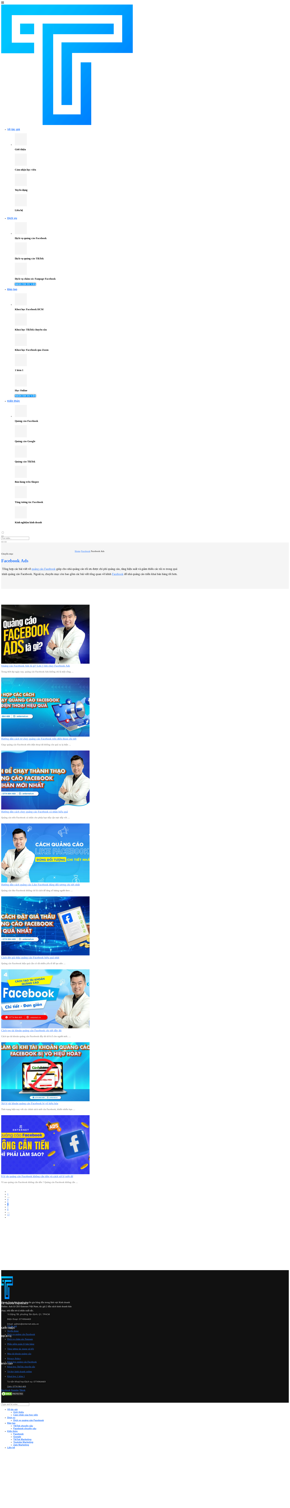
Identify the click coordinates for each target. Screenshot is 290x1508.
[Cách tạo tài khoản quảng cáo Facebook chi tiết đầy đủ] (45, 1027)
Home (78, 551)
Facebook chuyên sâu (24, 1428)
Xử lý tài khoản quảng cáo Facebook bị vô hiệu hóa (29, 1103)
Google (17, 1436)
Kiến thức (13, 400)
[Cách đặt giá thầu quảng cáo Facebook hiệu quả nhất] (45, 954)
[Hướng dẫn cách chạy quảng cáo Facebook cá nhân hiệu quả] (45, 809)
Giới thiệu (18, 1412)
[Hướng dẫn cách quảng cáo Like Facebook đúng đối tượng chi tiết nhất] (45, 881)
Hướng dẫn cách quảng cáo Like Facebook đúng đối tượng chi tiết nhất (40, 884)
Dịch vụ (12, 218)
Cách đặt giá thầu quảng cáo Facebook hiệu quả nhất (30, 957)
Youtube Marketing (23, 1442)
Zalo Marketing (21, 1445)
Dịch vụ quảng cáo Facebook (28, 1420)
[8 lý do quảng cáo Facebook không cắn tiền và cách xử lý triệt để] (45, 1173)
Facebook (85, 551)
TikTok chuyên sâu (23, 1425)
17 (8, 1215)
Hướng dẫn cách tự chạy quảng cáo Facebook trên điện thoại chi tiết (38, 738)
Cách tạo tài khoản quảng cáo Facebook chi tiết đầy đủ (31, 1030)
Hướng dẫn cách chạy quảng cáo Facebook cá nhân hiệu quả (34, 811)
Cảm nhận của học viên (25, 1415)
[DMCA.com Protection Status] (12, 1395)
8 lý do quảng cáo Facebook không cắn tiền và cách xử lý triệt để (37, 1176)
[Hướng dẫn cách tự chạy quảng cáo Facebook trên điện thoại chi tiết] (45, 736)
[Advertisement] (91, 1249)
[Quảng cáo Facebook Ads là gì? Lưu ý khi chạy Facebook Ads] (45, 663)
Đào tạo (12, 289)
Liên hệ (11, 1447)
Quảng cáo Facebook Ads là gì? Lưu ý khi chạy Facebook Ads (35, 665)
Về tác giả (13, 129)
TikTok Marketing (22, 1439)
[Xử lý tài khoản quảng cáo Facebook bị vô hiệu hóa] (45, 1100)
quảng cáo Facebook (44, 568)
